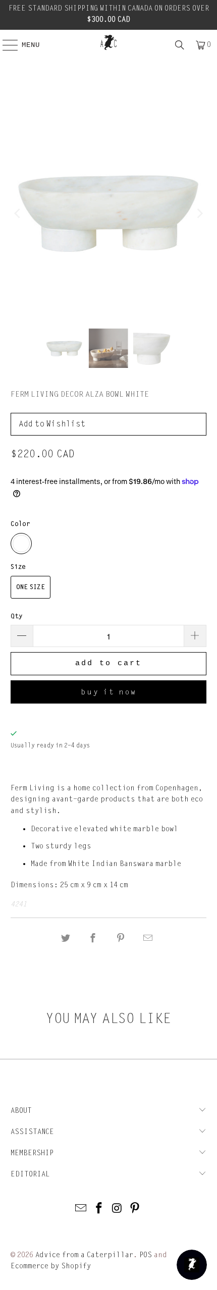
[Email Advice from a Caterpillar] (81, 1209)
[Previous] (18, 213)
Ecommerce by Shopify (51, 1266)
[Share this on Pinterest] (121, 938)
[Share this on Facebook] (93, 938)
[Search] (179, 45)
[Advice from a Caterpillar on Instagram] (117, 1209)
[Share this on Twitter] (66, 938)
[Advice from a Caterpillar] (109, 42)
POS (145, 1255)
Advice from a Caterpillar (84, 1255)
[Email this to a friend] (148, 938)
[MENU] (5, 45)
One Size (30, 587)
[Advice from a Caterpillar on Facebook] (98, 1209)
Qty (17, 616)
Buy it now (109, 691)
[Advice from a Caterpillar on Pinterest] (135, 1209)
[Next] (199, 213)
